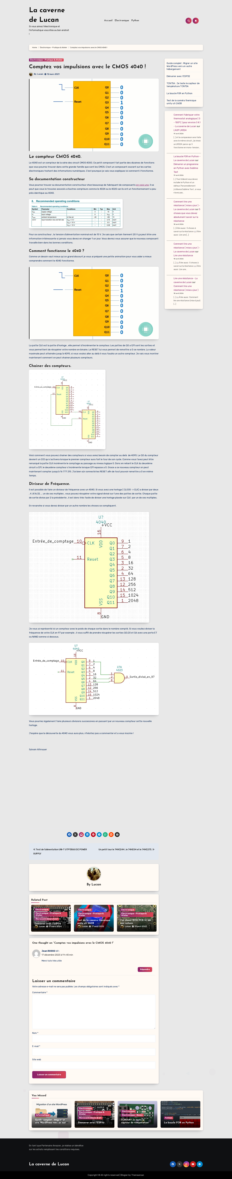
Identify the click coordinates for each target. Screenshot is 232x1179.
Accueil (108, 20)
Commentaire (39, 992)
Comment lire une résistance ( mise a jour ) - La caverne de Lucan (187, 205)
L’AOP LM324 (180, 130)
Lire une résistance (183, 255)
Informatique (42, 1115)
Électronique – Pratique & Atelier (46, 60)
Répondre (145, 969)
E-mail (36, 1046)
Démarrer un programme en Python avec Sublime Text (186, 168)
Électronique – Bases (132, 1115)
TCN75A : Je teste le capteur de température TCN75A (183, 85)
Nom (35, 1033)
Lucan (40, 74)
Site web (36, 1059)
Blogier (124, 1175)
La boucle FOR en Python (180, 93)
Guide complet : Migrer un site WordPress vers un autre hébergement (182, 66)
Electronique (122, 20)
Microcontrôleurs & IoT (47, 919)
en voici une (142, 185)
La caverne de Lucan (49, 1164)
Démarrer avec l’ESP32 (48, 924)
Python (135, 20)
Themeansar (137, 1175)
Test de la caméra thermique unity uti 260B (181, 102)
